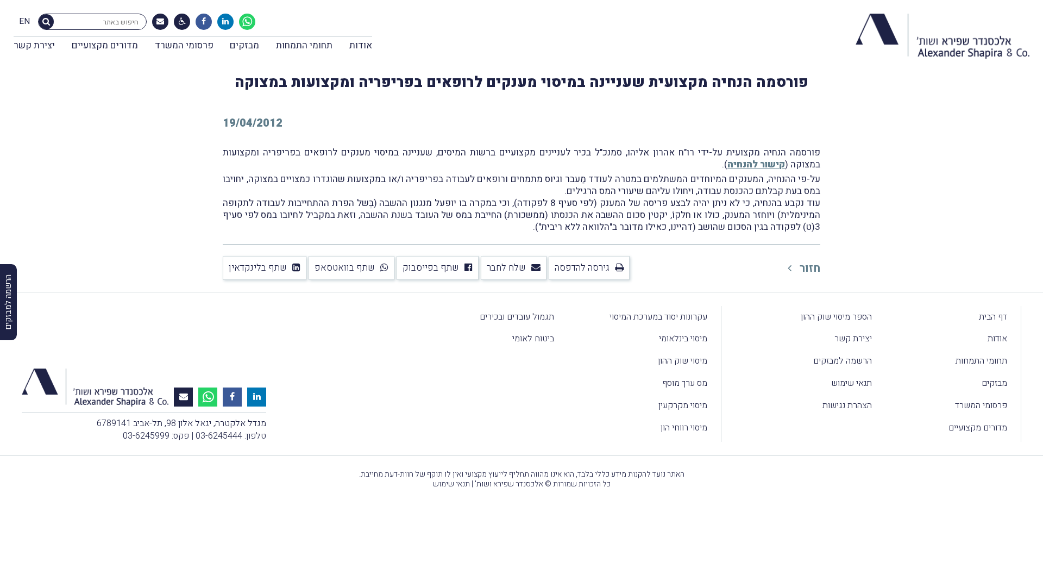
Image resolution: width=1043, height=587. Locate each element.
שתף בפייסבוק (431, 267)
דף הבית (993, 316)
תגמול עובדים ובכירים (517, 316)
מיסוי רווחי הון (684, 427)
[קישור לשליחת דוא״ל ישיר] (160, 22)
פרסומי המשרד (184, 45)
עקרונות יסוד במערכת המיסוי (658, 316)
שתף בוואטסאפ (345, 267)
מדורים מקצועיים (105, 45)
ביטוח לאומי (533, 338)
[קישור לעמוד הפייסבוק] (204, 22)
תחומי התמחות (304, 45)
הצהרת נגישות (847, 405)
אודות (360, 45)
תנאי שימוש (851, 383)
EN (24, 21)
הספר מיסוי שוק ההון (836, 316)
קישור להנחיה (756, 164)
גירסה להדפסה (582, 267)
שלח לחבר (506, 267)
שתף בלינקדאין (258, 267)
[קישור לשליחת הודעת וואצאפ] (247, 22)
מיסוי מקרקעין (682, 405)
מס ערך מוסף (684, 383)
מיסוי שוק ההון (682, 360)
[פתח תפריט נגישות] (182, 22)
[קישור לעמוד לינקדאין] (225, 22)
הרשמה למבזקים (842, 360)
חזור (808, 268)
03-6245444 (219, 435)
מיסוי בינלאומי (683, 338)
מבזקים (244, 45)
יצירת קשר (34, 45)
